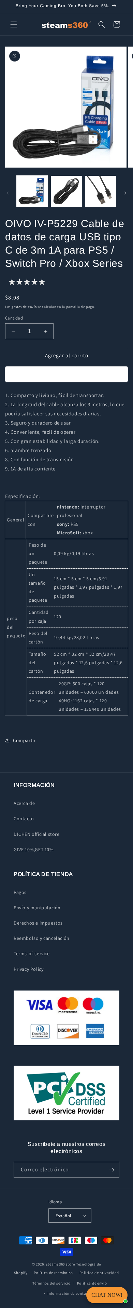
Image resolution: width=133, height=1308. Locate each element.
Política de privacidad (99, 1272)
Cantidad (14, 318)
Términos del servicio (51, 1283)
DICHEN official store (37, 834)
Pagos (20, 892)
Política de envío (92, 1283)
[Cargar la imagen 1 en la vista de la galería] (32, 191)
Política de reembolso (53, 1272)
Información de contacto (69, 1293)
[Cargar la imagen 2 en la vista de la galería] (66, 191)
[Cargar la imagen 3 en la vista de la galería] (100, 191)
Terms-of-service (32, 953)
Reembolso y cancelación (42, 938)
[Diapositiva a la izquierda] (7, 193)
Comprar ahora (66, 374)
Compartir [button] (24, 740)
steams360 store (60, 1264)
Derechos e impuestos (38, 923)
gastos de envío (24, 307)
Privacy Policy (28, 969)
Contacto (24, 818)
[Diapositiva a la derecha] (125, 193)
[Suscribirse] (111, 1170)
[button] (13, 24)
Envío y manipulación (37, 908)
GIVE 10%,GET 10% (34, 849)
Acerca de (24, 803)
